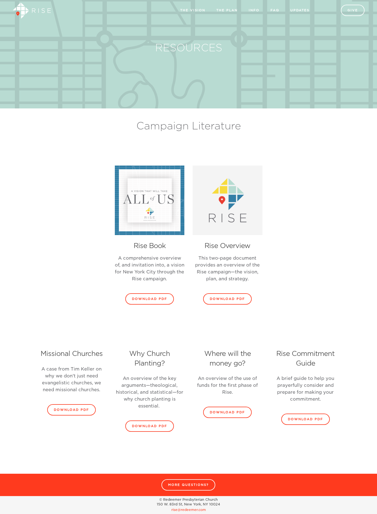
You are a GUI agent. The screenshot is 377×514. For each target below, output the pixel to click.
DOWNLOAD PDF (149, 299)
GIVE (352, 10)
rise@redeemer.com (188, 510)
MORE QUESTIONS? (188, 485)
